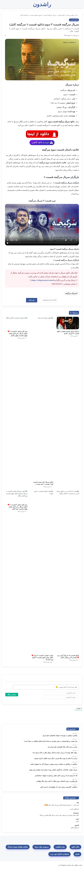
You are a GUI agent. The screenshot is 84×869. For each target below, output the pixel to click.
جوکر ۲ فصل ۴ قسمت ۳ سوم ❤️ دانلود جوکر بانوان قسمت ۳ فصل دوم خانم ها (42, 657)
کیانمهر (76, 825)
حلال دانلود (75, 847)
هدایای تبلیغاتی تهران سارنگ (18, 847)
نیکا (78, 802)
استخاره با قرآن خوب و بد (59, 854)
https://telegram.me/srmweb (43, 280)
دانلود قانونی (61, 15)
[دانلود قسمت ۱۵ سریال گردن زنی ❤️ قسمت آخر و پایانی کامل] (68, 571)
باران (77, 819)
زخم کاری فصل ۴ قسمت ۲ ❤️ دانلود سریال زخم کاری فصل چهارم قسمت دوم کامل (17, 507)
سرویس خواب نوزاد (41, 847)
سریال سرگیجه (70, 293)
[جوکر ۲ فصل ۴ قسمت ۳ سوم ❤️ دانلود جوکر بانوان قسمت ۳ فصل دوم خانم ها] (42, 571)
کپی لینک (31, 300)
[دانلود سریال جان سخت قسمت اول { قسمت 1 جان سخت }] (42, 398)
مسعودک (76, 813)
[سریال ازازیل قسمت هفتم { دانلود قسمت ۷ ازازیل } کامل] (68, 323)
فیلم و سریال (70, 15)
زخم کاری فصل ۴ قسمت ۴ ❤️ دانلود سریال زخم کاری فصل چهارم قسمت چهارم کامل (17, 333)
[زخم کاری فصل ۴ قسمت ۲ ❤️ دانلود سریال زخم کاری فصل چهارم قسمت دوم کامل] (16, 496)
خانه (76, 15)
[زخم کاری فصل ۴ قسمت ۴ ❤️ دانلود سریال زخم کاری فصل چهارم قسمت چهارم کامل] (16, 323)
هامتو (77, 854)
